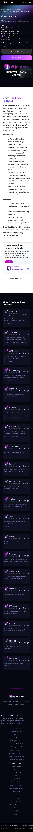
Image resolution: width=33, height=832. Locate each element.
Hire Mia (12, 407)
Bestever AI (14, 370)
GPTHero (13, 351)
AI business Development (16, 788)
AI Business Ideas (16, 782)
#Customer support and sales (11, 436)
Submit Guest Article (16, 805)
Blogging (16, 769)
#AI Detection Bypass (9, 361)
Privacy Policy (5, 828)
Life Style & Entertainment (17, 756)
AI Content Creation (16, 785)
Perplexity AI (14, 481)
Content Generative (16, 773)
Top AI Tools (16, 779)
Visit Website (18, 51)
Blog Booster (14, 623)
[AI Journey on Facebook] (28, 828)
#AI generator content (9, 342)
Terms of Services (16, 828)
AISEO (12, 499)
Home (3, 9)
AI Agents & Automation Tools (16, 738)
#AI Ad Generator (8, 380)
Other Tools (16, 734)
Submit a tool (16, 802)
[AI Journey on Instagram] (24, 828)
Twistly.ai (13, 332)
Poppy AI (13, 464)
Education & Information (16, 753)
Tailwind (12, 516)
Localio (12, 536)
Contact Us (16, 798)
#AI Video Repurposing (21, 342)
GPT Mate (13, 446)
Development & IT (16, 747)
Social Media (16, 791)
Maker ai (12, 588)
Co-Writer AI (14, 571)
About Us (16, 814)
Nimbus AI (13, 554)
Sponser (16, 808)
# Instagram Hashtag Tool (10, 526)
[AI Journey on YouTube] (31, 828)
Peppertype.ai (15, 658)
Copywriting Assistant (10, 11)
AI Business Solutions (16, 750)
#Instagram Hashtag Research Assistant (13, 527)
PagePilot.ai (14, 426)
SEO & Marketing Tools (17, 759)
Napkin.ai (13, 311)
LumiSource (14, 389)
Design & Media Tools (16, 744)
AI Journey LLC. (16, 825)
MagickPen (14, 641)
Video (16, 776)
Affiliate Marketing (16, 766)
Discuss (5, 43)
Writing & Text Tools (14, 9)
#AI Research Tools (21, 417)
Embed (21, 43)
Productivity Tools (16, 731)
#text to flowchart (8, 323)
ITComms (13, 606)
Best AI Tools (16, 811)
